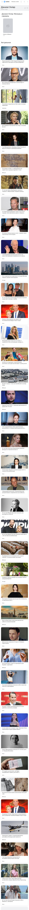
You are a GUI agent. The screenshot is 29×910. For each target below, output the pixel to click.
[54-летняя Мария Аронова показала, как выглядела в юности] (14, 508)
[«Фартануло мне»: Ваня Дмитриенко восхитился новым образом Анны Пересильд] (14, 874)
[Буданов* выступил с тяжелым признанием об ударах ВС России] (14, 401)
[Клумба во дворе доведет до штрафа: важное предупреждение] (14, 573)
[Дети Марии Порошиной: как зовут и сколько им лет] (14, 121)
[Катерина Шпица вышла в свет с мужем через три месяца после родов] (14, 228)
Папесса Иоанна (7, 34)
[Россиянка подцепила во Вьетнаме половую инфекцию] (14, 99)
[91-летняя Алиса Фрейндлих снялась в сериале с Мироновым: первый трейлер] (14, 185)
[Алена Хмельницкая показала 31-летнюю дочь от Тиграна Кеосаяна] (14, 745)
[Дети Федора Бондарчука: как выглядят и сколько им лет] (14, 78)
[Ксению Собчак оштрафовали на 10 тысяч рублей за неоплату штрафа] (14, 702)
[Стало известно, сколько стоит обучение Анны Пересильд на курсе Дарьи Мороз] (14, 723)
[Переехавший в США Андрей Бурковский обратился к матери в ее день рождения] (14, 56)
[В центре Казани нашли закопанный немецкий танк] (14, 788)
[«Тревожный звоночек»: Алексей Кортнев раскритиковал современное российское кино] (14, 487)
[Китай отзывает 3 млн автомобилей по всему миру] (14, 379)
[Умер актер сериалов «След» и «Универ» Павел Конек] (14, 637)
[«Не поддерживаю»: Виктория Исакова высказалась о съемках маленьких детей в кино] (14, 422)
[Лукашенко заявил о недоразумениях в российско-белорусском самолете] (14, 831)
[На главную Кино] (7, 1)
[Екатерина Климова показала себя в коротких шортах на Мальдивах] (14, 680)
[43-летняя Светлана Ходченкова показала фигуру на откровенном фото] (14, 444)
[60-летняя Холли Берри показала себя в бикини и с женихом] (14, 895)
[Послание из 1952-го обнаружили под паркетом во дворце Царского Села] (14, 164)
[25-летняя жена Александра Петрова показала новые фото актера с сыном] (14, 293)
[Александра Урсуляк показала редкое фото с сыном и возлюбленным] (14, 465)
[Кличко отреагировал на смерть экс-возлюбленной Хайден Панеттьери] (14, 315)
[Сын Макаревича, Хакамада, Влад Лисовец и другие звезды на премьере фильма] (14, 142)
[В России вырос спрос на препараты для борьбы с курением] (14, 659)
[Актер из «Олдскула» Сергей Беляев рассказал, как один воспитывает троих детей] (14, 358)
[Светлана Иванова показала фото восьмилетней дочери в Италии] (14, 852)
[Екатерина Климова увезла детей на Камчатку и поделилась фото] (14, 594)
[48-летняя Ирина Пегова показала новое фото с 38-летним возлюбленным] (14, 530)
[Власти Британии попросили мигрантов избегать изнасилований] (14, 616)
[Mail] (4, 1)
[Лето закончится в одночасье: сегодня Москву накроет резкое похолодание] (14, 271)
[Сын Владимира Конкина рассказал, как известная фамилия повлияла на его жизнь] (14, 250)
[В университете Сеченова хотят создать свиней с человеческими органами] (14, 551)
